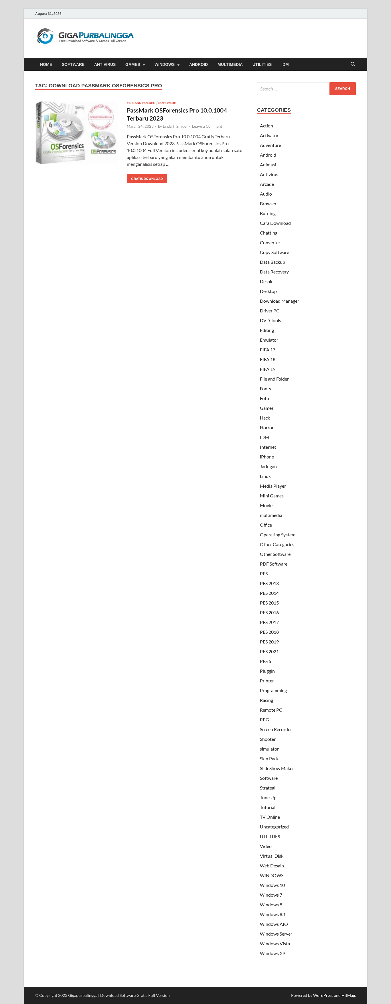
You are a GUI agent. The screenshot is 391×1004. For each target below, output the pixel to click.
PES (264, 573)
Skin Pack (269, 758)
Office (266, 524)
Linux (265, 476)
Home (46, 64)
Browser (268, 203)
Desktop (268, 291)
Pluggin (267, 671)
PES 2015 (269, 602)
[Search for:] (306, 88)
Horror (267, 427)
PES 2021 (269, 651)
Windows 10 (272, 885)
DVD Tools (270, 320)
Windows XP (272, 953)
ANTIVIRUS (105, 64)
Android (268, 155)
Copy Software (274, 252)
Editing (267, 330)
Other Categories (277, 544)
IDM (285, 64)
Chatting (268, 232)
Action (266, 125)
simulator (269, 748)
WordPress (323, 995)
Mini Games (272, 495)
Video (266, 846)
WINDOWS (165, 64)
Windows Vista (275, 943)
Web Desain (272, 865)
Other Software (275, 554)
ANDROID (198, 64)
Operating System (277, 534)
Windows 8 (271, 904)
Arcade (267, 184)
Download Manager (279, 301)
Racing (266, 700)
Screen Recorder (276, 729)
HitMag (348, 995)
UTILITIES (262, 64)
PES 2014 (269, 593)
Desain (267, 281)
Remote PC (271, 709)
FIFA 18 (267, 359)
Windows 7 (271, 894)
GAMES (132, 64)
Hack (265, 417)
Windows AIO (274, 924)
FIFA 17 (267, 349)
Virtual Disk (271, 856)
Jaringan (268, 466)
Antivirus (269, 174)
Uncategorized (274, 826)
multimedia (271, 515)
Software (167, 103)
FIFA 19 (267, 369)
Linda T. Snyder (175, 126)
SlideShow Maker (277, 768)
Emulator (269, 339)
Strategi (267, 787)
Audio (266, 193)
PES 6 (265, 661)
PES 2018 (269, 632)
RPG (264, 719)
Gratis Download (145, 177)
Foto (264, 398)
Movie (266, 505)
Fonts (265, 388)
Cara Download (275, 223)
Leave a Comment (207, 126)
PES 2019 (269, 641)
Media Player (273, 486)
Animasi (268, 164)
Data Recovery (274, 271)
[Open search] (353, 64)
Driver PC (269, 310)
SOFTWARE (73, 64)
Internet (268, 447)
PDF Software (273, 563)
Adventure (270, 145)
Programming (273, 690)
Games (267, 408)
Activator (269, 135)
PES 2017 (269, 622)
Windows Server (276, 933)
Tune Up (268, 797)
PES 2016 (269, 612)
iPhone (267, 456)
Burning (268, 213)
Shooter (268, 739)
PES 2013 (269, 583)
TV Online (270, 817)
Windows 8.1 (273, 914)
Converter (270, 242)
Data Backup (272, 262)
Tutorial (267, 807)
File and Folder (141, 103)
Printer (267, 680)
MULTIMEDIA (230, 64)
